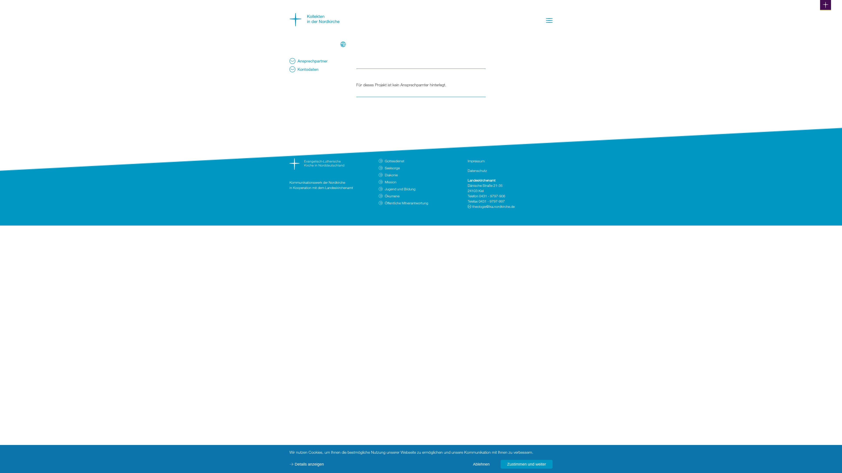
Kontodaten (308, 69)
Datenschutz (477, 171)
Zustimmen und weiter (526, 464)
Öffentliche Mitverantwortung (406, 203)
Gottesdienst (394, 161)
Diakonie (391, 175)
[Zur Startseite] (314, 24)
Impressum (476, 161)
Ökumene (392, 196)
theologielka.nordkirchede (493, 206)
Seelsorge (392, 168)
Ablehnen (481, 464)
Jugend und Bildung (400, 189)
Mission (390, 182)
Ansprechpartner (313, 60)
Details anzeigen (309, 464)
